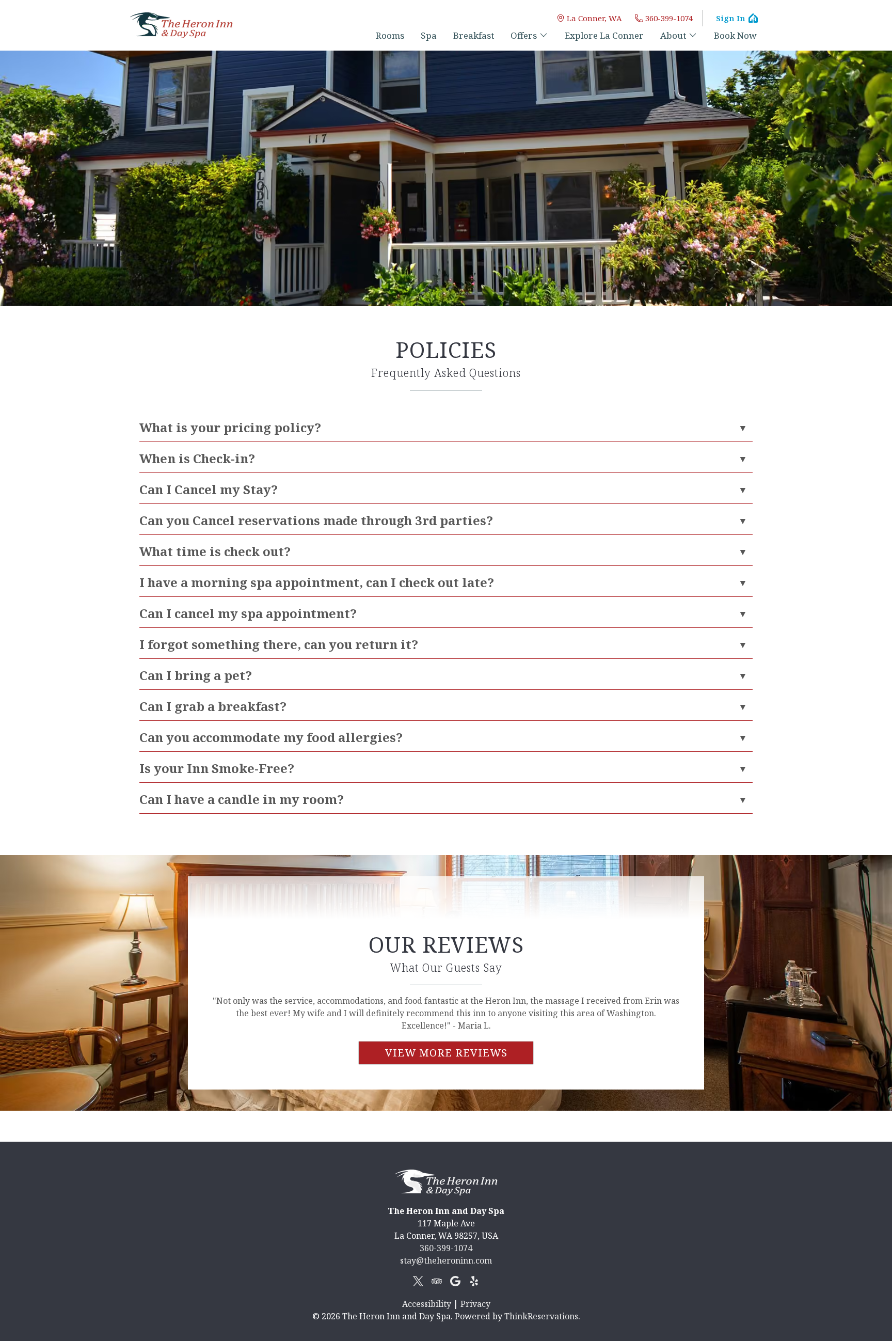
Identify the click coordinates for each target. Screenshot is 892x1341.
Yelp (474, 1281)
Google (455, 1281)
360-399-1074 (669, 18)
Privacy (475, 1304)
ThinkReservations (541, 1316)
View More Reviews (446, 1053)
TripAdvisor (437, 1281)
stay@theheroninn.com (446, 1260)
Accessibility (426, 1304)
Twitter (418, 1281)
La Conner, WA (594, 18)
